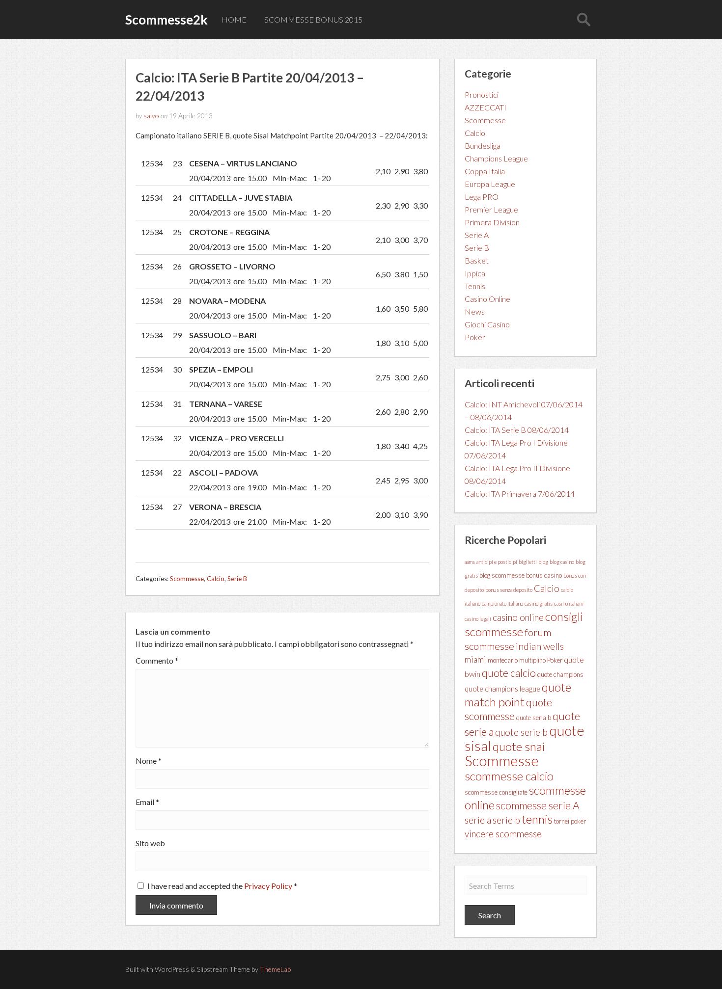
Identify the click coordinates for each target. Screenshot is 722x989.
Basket (477, 260)
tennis (537, 819)
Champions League (496, 158)
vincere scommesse (503, 834)
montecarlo (503, 660)
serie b (506, 820)
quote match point (518, 694)
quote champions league (502, 689)
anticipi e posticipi (496, 562)
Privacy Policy (269, 885)
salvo (151, 115)
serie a (478, 820)
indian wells (540, 646)
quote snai (519, 746)
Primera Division (492, 222)
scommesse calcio (509, 776)
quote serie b (521, 732)
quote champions (560, 674)
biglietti (528, 562)
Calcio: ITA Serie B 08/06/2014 (517, 429)
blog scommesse (502, 575)
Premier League (491, 209)
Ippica (475, 273)
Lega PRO (482, 196)
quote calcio (509, 673)
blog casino (562, 562)
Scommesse (187, 579)
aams (470, 562)
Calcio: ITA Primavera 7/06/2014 (520, 493)
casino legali (478, 618)
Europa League (490, 183)
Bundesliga (482, 145)
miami (475, 659)
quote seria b (533, 718)
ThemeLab (275, 969)
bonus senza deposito (508, 590)
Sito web (150, 843)
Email (147, 802)
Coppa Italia (485, 171)
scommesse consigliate (496, 792)
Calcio (215, 579)
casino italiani (568, 603)
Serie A (477, 235)
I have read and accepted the (222, 885)
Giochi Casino (487, 324)
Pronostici (482, 94)
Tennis (475, 286)
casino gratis (539, 603)
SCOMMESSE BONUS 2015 (313, 19)
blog (543, 562)
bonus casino (544, 575)
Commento (157, 660)
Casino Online (487, 298)
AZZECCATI (485, 107)
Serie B (237, 579)
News (475, 311)
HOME (234, 19)
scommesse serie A (538, 805)
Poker (475, 337)
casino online (518, 617)
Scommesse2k (166, 19)
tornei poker (570, 821)
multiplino (532, 660)
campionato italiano (502, 603)
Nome (149, 760)
